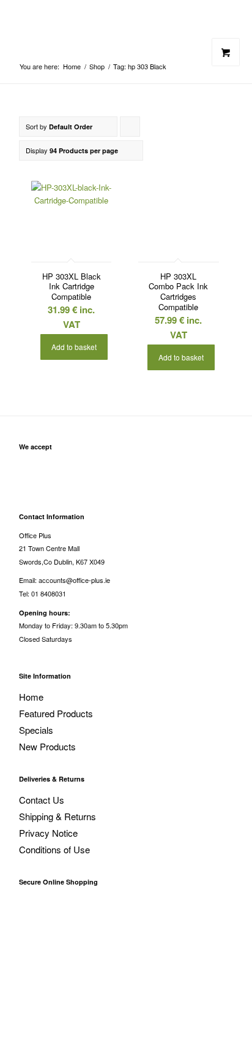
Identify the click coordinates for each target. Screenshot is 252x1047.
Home (72, 66)
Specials (36, 729)
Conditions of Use (54, 849)
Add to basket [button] (74, 346)
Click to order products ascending (130, 129)
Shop (97, 66)
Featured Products (56, 713)
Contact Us (41, 799)
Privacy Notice (48, 832)
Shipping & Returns (57, 816)
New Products (47, 746)
